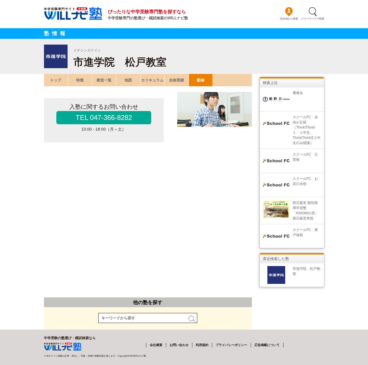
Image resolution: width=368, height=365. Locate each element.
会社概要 (156, 345)
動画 (200, 80)
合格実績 (176, 80)
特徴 (80, 80)
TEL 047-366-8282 (104, 117)
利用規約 (202, 345)
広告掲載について (267, 345)
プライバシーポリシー (231, 345)
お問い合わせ (179, 345)
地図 (128, 80)
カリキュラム (152, 80)
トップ (55, 80)
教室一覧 (104, 80)
